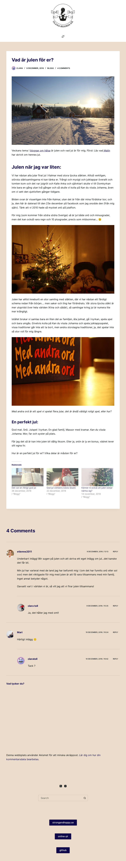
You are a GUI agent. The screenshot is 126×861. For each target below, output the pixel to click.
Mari (19, 632)
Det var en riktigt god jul (24, 487)
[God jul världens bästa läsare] (62, 477)
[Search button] (85, 798)
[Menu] (63, 36)
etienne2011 (24, 551)
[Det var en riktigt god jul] (27, 477)
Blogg (50, 68)
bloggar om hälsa (40, 150)
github (63, 850)
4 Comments (63, 68)
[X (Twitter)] (61, 786)
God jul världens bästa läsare (61, 487)
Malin (106, 150)
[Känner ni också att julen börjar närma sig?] (97, 477)
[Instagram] (65, 786)
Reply (115, 551)
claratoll (32, 658)
